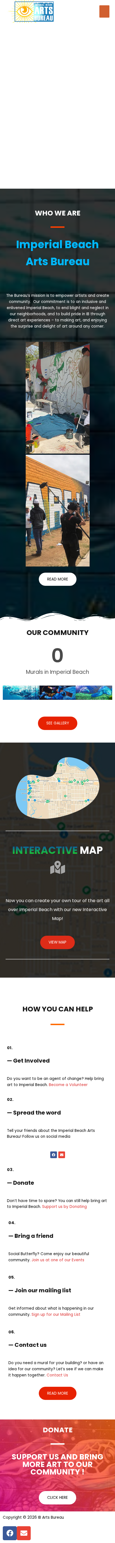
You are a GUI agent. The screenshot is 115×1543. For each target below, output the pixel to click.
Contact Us (57, 1375)
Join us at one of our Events (58, 1260)
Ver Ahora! (87, 15)
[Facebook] (53, 1154)
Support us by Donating (64, 1206)
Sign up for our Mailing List (56, 1314)
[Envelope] (61, 1154)
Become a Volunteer (68, 1084)
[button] (57, 579)
